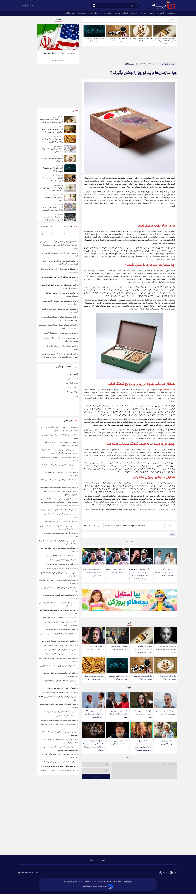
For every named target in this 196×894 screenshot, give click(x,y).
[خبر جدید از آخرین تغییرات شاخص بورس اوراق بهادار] (70, 217)
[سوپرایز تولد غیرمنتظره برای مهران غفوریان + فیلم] (165, 700)
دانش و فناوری (107, 13)
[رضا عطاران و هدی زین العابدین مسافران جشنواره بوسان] (117, 700)
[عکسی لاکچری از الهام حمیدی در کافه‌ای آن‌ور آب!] (165, 730)
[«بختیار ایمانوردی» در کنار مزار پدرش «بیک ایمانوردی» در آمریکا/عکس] (93, 700)
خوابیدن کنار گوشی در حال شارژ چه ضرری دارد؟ (60, 762)
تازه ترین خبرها (72, 391)
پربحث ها (44, 226)
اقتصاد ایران (73, 374)
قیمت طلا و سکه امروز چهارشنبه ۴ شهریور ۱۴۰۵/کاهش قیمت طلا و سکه (164, 41)
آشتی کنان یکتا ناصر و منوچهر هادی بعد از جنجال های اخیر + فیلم (163, 572)
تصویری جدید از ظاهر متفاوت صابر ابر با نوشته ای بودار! (166, 649)
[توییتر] (85, 525)
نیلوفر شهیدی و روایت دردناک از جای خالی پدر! (94, 648)
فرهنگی (125, 13)
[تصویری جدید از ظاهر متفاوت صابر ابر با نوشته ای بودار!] (165, 635)
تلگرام (165, 872)
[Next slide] (76, 37)
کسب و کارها (70, 13)
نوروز (172, 534)
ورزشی (117, 13)
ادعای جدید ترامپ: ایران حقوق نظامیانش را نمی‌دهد (58, 720)
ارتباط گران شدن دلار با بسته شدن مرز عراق (61, 688)
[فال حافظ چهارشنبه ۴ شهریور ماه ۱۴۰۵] (141, 31)
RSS (23, 5)
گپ (175, 872)
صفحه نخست (172, 13)
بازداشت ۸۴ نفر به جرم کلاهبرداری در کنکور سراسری (58, 692)
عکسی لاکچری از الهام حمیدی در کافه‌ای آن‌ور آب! (166, 742)
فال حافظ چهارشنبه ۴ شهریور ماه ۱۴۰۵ (141, 39)
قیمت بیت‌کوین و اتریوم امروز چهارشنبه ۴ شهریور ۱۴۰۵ (52, 131)
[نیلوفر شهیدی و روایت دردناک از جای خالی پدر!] (93, 635)
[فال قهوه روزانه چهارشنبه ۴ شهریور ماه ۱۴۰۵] (117, 31)
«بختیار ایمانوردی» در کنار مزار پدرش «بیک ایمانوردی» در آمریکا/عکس (93, 714)
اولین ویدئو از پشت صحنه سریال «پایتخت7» (115, 571)
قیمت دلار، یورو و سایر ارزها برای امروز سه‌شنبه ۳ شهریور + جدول (52, 209)
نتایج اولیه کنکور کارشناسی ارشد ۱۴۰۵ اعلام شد (51, 150)
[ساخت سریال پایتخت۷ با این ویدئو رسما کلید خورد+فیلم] (93, 556)
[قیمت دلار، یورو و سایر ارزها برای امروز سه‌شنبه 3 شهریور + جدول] (70, 207)
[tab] (63, 60)
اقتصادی (160, 13)
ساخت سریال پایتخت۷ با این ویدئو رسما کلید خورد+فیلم (92, 572)
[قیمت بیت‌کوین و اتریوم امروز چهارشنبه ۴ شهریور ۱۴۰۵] (70, 129)
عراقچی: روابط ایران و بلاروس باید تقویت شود (60, 629)
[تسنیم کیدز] (129, 601)
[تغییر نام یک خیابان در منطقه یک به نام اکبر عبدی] (117, 730)
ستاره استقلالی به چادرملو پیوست (54, 199)
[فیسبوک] (94, 525)
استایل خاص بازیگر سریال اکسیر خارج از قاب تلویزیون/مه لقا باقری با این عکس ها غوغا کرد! (93, 746)
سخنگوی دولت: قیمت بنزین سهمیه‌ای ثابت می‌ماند (58, 641)
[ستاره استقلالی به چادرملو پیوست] (70, 198)
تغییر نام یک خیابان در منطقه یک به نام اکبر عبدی (118, 742)
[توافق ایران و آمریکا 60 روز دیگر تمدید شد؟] (58, 37)
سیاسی (152, 13)
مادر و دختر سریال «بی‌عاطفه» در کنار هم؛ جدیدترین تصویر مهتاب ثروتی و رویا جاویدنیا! (143, 746)
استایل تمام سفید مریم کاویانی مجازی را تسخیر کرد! (117, 648)
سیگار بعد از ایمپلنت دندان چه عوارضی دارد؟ (61, 555)
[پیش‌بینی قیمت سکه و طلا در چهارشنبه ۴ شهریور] (93, 665)
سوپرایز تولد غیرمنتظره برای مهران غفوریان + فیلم (166, 713)
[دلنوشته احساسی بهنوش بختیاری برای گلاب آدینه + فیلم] (141, 700)
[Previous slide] (40, 37)
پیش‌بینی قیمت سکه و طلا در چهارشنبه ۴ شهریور (94, 678)
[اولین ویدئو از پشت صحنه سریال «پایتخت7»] (117, 556)
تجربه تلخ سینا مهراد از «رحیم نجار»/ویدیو (60, 333)
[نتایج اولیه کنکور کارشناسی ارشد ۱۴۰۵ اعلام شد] (70, 149)
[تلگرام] (89, 525)
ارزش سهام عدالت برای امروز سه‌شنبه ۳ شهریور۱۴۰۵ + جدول (53, 189)
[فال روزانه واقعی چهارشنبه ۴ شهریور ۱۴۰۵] (94, 31)
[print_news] (98, 525)
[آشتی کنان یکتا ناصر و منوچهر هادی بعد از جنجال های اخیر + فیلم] (165, 556)
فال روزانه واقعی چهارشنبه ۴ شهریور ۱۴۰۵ (94, 39)
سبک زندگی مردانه (71, 383)
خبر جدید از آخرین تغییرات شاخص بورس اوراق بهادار (53, 218)
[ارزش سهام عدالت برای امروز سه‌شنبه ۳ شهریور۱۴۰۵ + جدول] (70, 188)
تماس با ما (30, 5)
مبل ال (75, 396)
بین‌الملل (143, 13)
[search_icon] (94, 6)
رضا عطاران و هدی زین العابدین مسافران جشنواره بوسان (118, 714)
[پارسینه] (162, 5)
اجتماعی (134, 13)
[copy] (170, 525)
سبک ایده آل (73, 378)
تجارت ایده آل (72, 387)
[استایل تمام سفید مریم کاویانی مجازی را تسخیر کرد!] (117, 635)
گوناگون (172, 19)
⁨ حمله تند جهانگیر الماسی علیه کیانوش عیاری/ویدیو (58, 770)
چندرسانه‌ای (82, 13)
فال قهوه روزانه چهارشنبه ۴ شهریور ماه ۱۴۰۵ (118, 39)
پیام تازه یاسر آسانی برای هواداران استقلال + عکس (59, 654)
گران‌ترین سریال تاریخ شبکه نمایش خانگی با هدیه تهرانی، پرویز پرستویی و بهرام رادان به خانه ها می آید (139, 574)
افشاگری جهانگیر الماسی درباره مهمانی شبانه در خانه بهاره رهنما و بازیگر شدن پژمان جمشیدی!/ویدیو (59, 245)
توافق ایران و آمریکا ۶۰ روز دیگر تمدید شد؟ (58, 53)
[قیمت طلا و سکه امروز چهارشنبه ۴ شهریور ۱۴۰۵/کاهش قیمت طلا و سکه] (164, 31)
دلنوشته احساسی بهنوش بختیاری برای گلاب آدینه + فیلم (143, 714)
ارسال (96, 776)
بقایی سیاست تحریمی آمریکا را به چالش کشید (60, 649)
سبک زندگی (93, 13)
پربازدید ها (68, 226)
